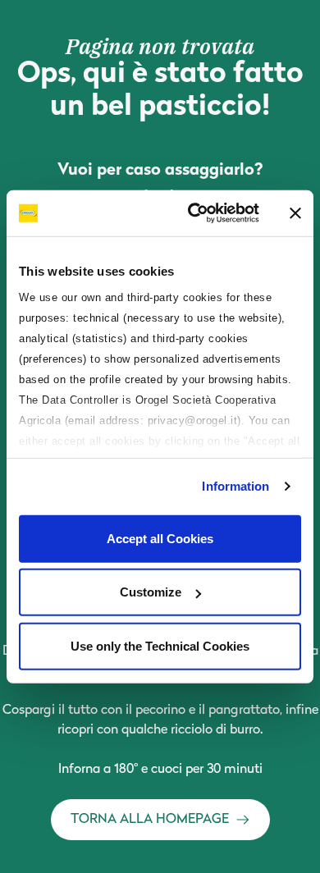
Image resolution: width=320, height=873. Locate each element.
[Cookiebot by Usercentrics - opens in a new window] (194, 213)
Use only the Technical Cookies (160, 645)
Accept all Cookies (160, 538)
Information (235, 486)
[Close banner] (295, 213)
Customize (150, 592)
